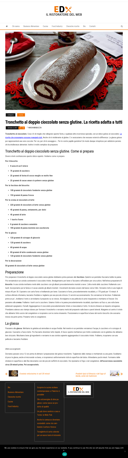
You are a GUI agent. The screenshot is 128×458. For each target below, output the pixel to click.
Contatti (92, 26)
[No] (125, 451)
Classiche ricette (72, 26)
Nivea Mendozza (35, 128)
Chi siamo (16, 26)
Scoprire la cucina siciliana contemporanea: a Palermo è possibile (48, 391)
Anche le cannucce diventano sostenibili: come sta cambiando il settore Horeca (48, 423)
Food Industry (57, 26)
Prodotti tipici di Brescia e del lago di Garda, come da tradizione (91, 375)
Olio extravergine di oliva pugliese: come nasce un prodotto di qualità (48, 403)
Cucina (45, 26)
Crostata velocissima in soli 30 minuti (34, 374)
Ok (65, 454)
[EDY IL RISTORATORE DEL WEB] (6, 26)
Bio (84, 26)
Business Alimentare (31, 26)
